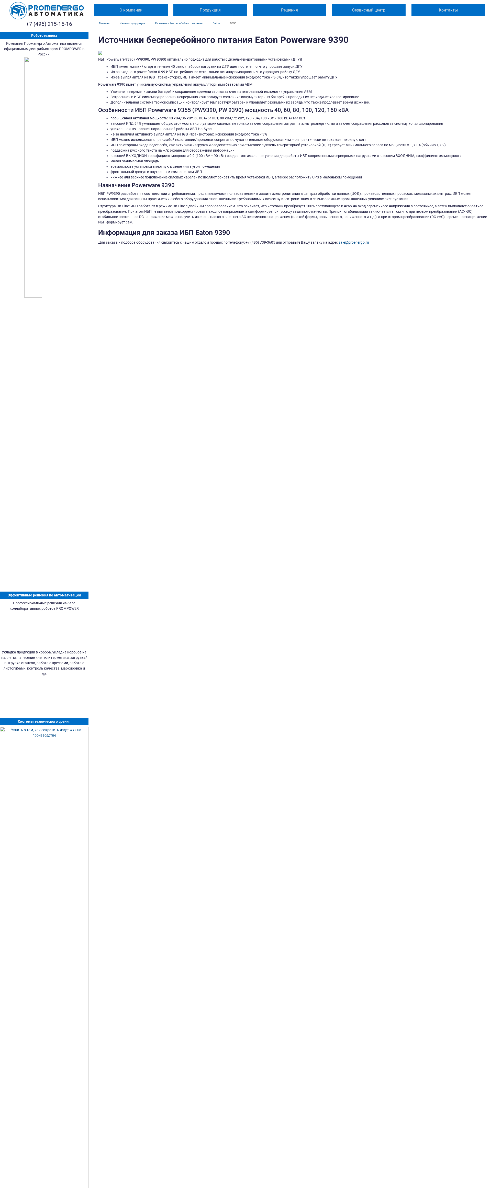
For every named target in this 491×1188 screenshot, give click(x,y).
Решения (289, 10)
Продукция (210, 10)
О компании (130, 10)
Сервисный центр (368, 10)
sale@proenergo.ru (354, 242)
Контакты (448, 10)
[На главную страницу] (46, 10)
